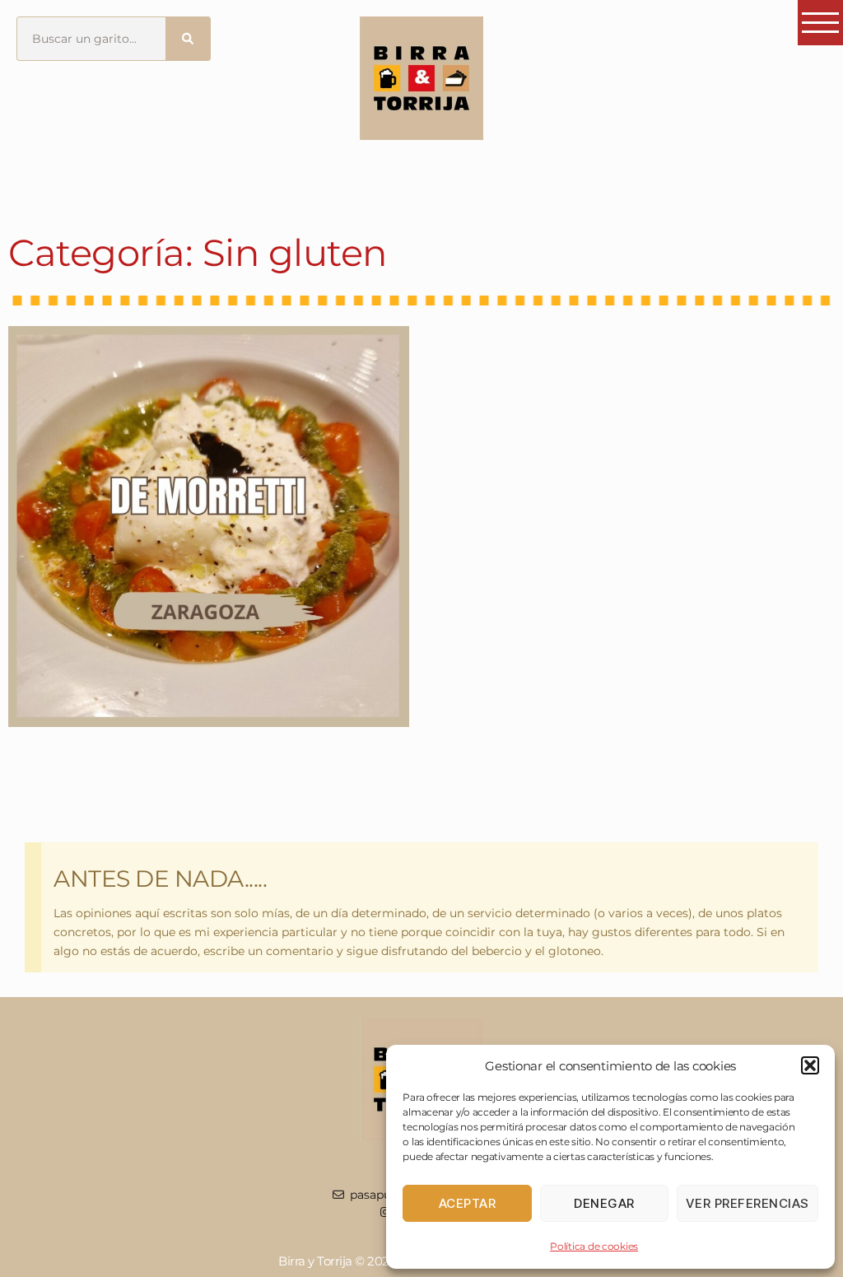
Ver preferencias (747, 1203)
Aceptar (467, 1203)
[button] (810, 1065)
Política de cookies (594, 1246)
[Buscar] (187, 38)
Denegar (604, 1203)
